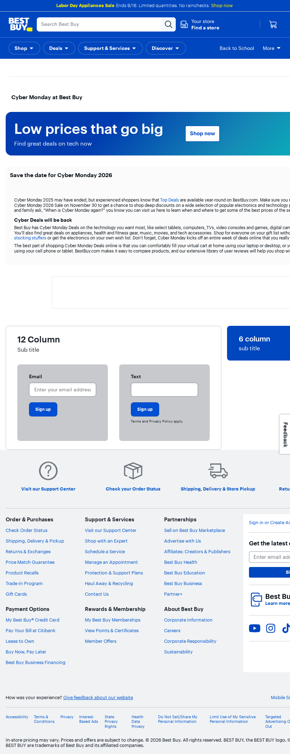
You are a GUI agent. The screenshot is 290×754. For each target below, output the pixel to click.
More (268, 48)
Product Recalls (22, 573)
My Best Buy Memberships (112, 620)
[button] (199, 24)
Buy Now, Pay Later (26, 651)
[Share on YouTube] (254, 628)
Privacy (67, 717)
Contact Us (97, 594)
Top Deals (169, 200)
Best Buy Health (180, 562)
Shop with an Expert (106, 541)
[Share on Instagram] (270, 628)
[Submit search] (169, 24)
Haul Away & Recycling (109, 583)
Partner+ (173, 594)
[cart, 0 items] (273, 24)
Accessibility (17, 717)
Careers (172, 630)
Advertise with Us (182, 541)
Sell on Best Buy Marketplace (194, 530)
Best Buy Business (183, 583)
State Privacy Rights (111, 722)
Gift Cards (16, 594)
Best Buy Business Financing (35, 662)
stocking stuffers (30, 237)
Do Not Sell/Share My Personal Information (177, 719)
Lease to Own (20, 641)
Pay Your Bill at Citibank (31, 630)
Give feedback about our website (98, 697)
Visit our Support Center (111, 530)
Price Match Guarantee (30, 562)
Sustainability (178, 651)
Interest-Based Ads (88, 719)
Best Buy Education (184, 573)
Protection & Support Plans (114, 573)
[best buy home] (20, 24)
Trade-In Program (24, 583)
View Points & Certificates (112, 630)
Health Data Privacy (138, 722)
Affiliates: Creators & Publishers (197, 551)
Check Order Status (26, 530)
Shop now (222, 5)
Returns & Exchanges (28, 551)
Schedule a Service (105, 551)
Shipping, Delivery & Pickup (35, 541)
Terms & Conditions (44, 719)
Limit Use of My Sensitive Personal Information (233, 719)
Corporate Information (188, 620)
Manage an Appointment (111, 562)
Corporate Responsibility (190, 641)
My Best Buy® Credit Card (32, 620)
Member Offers (100, 641)
